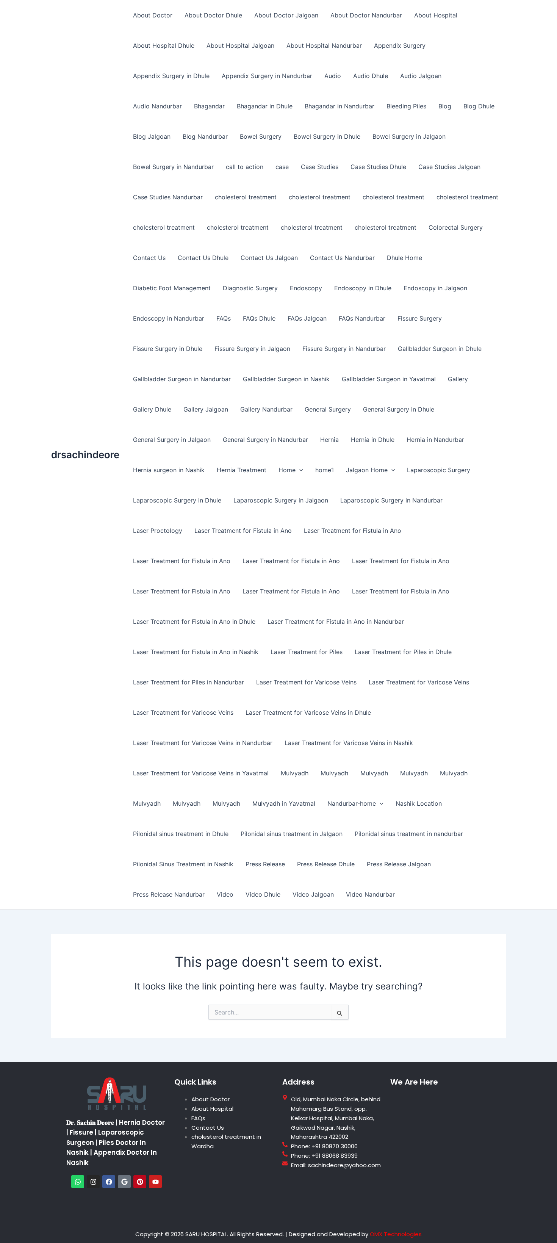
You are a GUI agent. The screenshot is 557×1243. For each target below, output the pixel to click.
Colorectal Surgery (456, 227)
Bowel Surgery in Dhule (327, 136)
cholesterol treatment (246, 197)
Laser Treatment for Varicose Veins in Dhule (308, 712)
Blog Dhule (478, 106)
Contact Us (149, 257)
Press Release (265, 864)
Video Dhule (263, 894)
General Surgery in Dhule (398, 409)
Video (225, 894)
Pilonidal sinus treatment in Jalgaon (292, 834)
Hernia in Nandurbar (435, 439)
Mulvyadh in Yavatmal (283, 803)
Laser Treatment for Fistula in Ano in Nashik (195, 652)
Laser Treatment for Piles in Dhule (403, 652)
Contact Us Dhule (203, 257)
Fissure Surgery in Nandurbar (344, 348)
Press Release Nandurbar (169, 894)
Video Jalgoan (313, 894)
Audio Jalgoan (420, 76)
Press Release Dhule (326, 864)
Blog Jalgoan (152, 136)
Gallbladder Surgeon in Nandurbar (182, 379)
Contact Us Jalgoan (269, 257)
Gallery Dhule (152, 409)
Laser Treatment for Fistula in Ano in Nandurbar (336, 621)
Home (287, 470)
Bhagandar (209, 106)
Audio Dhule (370, 76)
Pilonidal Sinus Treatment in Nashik (183, 864)
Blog (444, 106)
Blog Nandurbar (205, 136)
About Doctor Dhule (213, 15)
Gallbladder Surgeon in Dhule (440, 348)
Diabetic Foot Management (172, 288)
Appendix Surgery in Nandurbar (267, 76)
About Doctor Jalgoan (286, 15)
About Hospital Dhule (163, 45)
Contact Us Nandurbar (342, 257)
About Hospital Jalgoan (240, 45)
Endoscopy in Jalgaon (435, 288)
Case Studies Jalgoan (449, 167)
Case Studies (319, 167)
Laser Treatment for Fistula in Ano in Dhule (194, 621)
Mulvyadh (294, 773)
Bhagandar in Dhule (265, 106)
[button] (299, 470)
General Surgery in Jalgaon (172, 439)
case (282, 167)
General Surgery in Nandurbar (265, 439)
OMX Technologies (396, 1234)
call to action (244, 167)
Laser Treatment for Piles (307, 652)
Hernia (329, 439)
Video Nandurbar (370, 894)
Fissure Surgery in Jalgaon (252, 348)
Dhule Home (404, 257)
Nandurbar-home (351, 803)
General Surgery (328, 409)
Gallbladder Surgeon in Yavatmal (389, 379)
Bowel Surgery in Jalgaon (409, 136)
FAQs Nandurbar (362, 318)
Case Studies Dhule (378, 167)
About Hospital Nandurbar (324, 45)
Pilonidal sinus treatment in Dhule (180, 834)
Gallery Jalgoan (205, 409)
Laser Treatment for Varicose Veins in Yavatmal (201, 773)
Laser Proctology (157, 530)
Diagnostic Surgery (250, 288)
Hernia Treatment (241, 470)
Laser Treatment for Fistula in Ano (243, 530)
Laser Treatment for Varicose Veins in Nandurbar (202, 743)
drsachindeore (85, 454)
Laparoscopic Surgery (438, 470)
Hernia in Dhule (372, 439)
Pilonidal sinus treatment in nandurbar (409, 834)
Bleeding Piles (406, 106)
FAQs (223, 318)
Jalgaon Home (367, 470)
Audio (332, 76)
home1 (324, 470)
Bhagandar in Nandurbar (339, 106)
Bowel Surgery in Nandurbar (173, 167)
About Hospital (435, 15)
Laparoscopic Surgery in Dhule (177, 500)
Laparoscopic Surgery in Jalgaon (280, 500)
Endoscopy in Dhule (362, 288)
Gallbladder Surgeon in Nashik (286, 379)
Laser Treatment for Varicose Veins (306, 682)
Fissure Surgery (419, 318)
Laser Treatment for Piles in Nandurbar (188, 682)
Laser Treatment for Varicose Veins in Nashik (349, 743)
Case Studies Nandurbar (168, 197)
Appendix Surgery (400, 45)
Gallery (458, 379)
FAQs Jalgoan (307, 318)
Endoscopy (306, 288)
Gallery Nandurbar (266, 409)
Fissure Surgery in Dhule (167, 348)
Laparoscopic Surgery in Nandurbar (391, 500)
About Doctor (152, 15)
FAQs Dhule (259, 318)
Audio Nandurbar (157, 106)
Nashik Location (419, 803)
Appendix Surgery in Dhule (171, 76)
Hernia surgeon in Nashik (169, 470)
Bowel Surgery (261, 136)
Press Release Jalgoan (399, 864)
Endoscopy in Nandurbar (168, 318)
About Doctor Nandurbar (366, 15)
